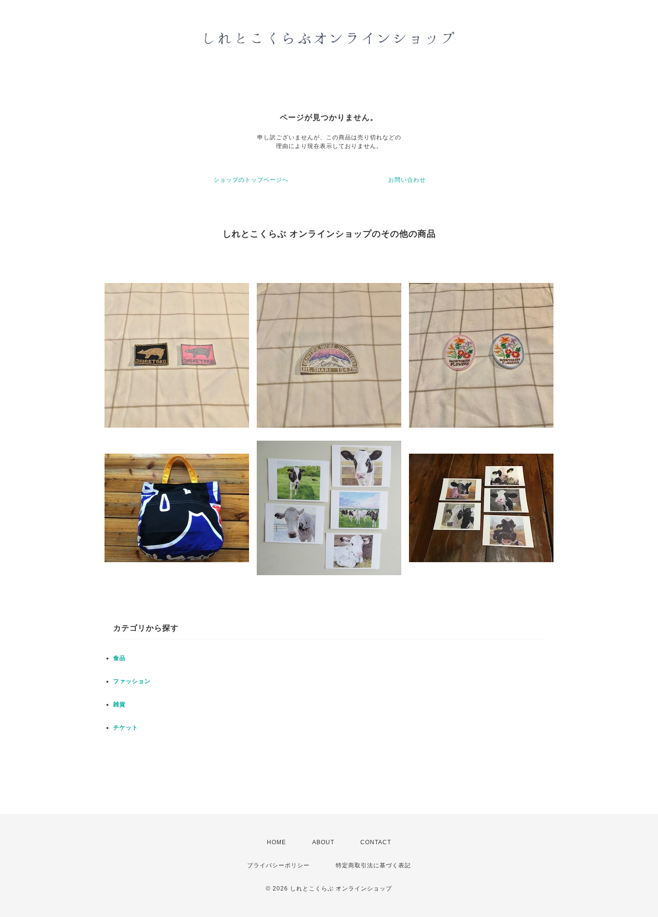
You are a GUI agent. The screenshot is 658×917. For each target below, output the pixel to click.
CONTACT (375, 842)
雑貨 (119, 704)
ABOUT (323, 842)
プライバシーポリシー (278, 865)
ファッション (132, 681)
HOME (276, 842)
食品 (119, 658)
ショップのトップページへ (251, 179)
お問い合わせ (407, 179)
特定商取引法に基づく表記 (373, 865)
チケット (125, 727)
